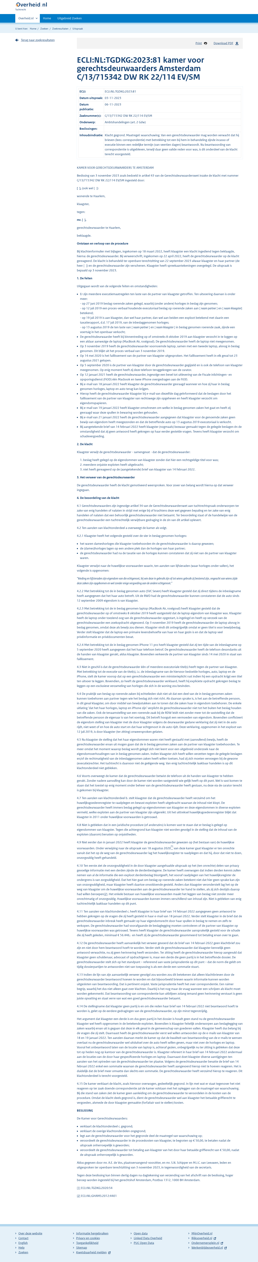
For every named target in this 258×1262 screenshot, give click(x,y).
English (23, 1243)
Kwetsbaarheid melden (91, 1252)
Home (47, 18)
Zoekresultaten (60, 28)
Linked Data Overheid (148, 1238)
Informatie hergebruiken (92, 1233)
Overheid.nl (26, 19)
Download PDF (223, 43)
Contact (23, 1238)
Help (21, 1248)
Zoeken (44, 28)
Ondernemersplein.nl (205, 1243)
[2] (105, 894)
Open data (141, 1233)
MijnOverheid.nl (201, 1233)
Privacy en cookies (88, 1238)
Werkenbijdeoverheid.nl (207, 1248)
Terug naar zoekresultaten (38, 40)
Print (199, 43)
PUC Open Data (144, 1243)
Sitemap (81, 1248)
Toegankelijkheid (87, 1243)
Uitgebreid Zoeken (69, 18)
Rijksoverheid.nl (201, 1238)
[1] (78, 1188)
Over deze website (30, 1233)
